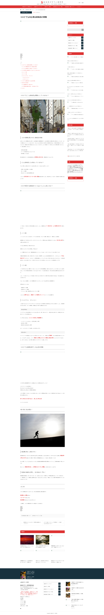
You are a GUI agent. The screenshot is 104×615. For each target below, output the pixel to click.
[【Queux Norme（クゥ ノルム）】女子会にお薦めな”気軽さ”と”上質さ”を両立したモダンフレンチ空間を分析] (68, 607)
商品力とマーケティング (36, 515)
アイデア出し (74, 165)
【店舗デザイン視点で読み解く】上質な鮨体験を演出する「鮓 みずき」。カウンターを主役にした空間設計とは (75, 129)
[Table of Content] (42, 62)
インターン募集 (23, 602)
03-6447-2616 (22, 604)
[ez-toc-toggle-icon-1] (42, 62)
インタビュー (79, 6)
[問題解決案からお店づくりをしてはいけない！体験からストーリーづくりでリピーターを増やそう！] (58, 539)
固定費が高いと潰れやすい (28, 84)
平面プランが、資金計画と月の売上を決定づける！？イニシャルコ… (42, 561)
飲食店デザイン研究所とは (27, 6)
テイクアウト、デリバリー (28, 75)
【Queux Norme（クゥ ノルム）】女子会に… (77, 606)
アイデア (69, 165)
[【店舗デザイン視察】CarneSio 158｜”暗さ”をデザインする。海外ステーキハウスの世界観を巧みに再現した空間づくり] (68, 590)
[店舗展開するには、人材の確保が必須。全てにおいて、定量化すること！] (27, 554)
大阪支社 (21, 588)
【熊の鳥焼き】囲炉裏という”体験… (77, 593)
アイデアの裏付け (75, 165)
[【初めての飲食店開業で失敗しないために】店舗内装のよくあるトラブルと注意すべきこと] (42, 539)
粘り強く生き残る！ (25, 82)
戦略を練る (79, 170)
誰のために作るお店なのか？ (75, 172)
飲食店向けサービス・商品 (57, 6)
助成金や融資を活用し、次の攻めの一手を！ (31, 86)
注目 (41, 515)
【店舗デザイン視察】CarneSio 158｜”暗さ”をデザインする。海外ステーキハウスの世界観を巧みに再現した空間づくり (75, 134)
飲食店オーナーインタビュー (52, 589)
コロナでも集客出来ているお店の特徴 (28, 80)
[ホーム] (20, 9)
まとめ (23, 88)
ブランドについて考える (75, 167)
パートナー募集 (23, 601)
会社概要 (21, 598)
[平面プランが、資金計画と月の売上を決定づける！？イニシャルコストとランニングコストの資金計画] (42, 554)
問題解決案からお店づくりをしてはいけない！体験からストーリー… (57, 546)
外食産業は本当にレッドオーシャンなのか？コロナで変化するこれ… (26, 546)
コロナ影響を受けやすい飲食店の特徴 (30, 66)
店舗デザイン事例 (48, 6)
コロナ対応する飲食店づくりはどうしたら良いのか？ (31, 70)
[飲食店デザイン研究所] (52, 2)
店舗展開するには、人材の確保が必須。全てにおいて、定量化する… (26, 561)
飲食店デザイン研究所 (54, 613)
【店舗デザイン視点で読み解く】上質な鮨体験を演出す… (77, 583)
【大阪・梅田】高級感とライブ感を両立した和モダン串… (77, 600)
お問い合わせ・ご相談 (24, 605)
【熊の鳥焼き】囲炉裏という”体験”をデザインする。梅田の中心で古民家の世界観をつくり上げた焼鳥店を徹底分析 (75, 140)
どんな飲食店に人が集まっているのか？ (30, 68)
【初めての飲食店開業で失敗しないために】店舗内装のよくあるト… (42, 546)
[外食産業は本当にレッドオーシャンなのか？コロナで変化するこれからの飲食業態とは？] (27, 539)
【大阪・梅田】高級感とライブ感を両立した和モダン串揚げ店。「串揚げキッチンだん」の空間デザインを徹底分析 (75, 145)
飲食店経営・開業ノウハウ (69, 6)
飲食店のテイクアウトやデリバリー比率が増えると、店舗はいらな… (57, 561)
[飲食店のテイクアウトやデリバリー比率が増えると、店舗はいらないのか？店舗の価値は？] (58, 554)
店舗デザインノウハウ (38, 6)
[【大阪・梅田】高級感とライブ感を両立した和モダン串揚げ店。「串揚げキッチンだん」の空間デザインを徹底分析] (68, 601)
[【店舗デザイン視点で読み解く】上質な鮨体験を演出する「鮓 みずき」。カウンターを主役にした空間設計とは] (68, 584)
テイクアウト (27, 77)
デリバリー (27, 79)
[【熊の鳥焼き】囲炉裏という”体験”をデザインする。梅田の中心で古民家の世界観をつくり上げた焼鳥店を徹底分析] (68, 595)
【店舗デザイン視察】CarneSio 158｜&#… (77, 588)
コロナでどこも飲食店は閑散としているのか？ (30, 64)
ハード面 (25, 72)
